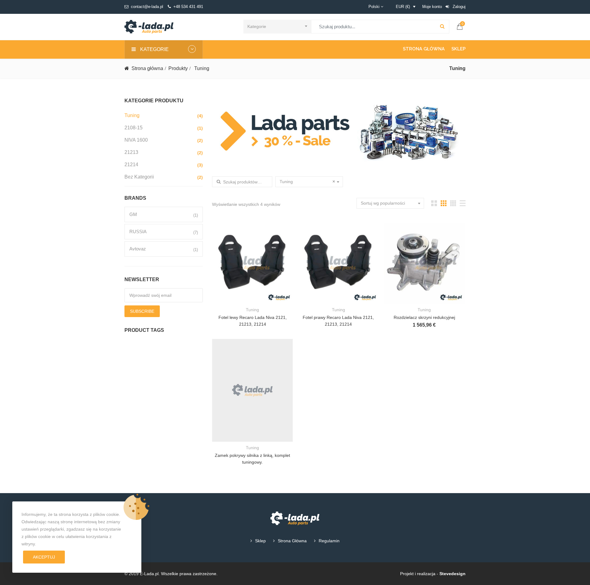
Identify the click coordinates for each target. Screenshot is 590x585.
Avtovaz (137, 248)
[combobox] (277, 26)
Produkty (178, 68)
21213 (131, 152)
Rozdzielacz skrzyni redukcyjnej (424, 317)
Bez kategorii (139, 176)
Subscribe (142, 311)
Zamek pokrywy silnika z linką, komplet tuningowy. (252, 459)
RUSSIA (138, 231)
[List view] (463, 203)
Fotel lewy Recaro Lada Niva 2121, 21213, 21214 (252, 321)
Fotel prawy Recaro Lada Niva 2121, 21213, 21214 (338, 321)
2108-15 (133, 127)
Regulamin (329, 540)
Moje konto (432, 6)
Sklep (458, 49)
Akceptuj (44, 557)
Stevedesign (452, 573)
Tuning (132, 115)
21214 (131, 164)
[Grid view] (434, 203)
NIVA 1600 (136, 140)
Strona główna (424, 49)
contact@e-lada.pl (147, 6)
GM (133, 214)
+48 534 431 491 (188, 6)
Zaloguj (458, 6)
